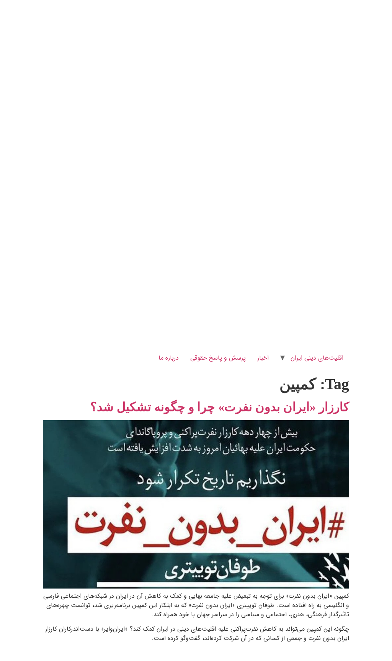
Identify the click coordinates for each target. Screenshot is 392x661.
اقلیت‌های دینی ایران (317, 358)
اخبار (263, 358)
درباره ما (168, 358)
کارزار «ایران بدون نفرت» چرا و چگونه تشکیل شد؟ (219, 407)
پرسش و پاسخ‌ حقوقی (218, 358)
